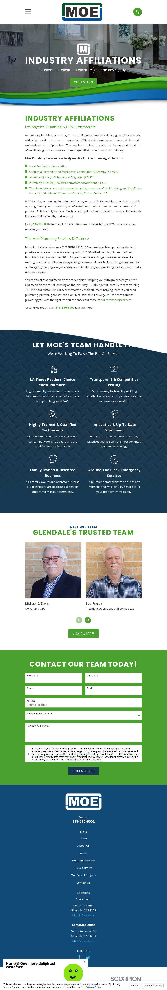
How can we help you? (38, 726)
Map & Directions (83, 915)
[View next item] (88, 620)
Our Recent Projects (83, 875)
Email (89, 688)
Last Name (92, 675)
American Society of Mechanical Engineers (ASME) (61, 177)
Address (31, 700)
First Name (32, 675)
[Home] (82, 12)
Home (83, 838)
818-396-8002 (83, 821)
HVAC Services (83, 868)
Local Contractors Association (48, 166)
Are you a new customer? (40, 713)
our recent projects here (116, 300)
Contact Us (83, 882)
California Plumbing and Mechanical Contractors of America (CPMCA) (73, 172)
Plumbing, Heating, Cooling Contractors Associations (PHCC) (67, 183)
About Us (83, 845)
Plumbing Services (83, 860)
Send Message (83, 771)
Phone (30, 688)
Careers (83, 853)
